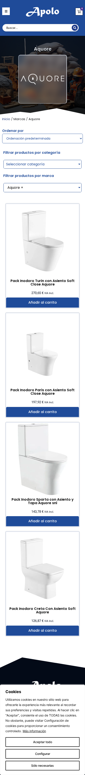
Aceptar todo (42, 742)
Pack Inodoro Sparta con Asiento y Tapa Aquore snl (43, 501)
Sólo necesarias (42, 765)
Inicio (6, 119)
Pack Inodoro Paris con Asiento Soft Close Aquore (42, 392)
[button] (6, 11)
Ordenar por (13, 130)
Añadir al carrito (42, 302)
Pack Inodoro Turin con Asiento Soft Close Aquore (42, 282)
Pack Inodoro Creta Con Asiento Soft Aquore (42, 610)
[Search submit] (75, 28)
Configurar (42, 754)
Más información (34, 731)
